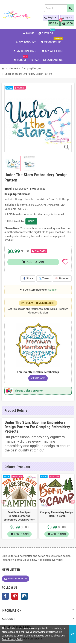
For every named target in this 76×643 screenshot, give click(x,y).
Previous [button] (3, 502)
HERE (31, 221)
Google (52, 289)
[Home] (3, 68)
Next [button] (73, 502)
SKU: (33, 188)
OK (72, 633)
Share (28, 278)
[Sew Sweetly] (16, 14)
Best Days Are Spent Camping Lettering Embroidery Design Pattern (19, 516)
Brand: (8, 188)
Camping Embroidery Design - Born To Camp (56, 514)
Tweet (44, 278)
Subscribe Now (17, 578)
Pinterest (62, 278)
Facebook (5, 596)
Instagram (24, 596)
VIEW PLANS (38, 378)
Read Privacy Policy (12, 639)
